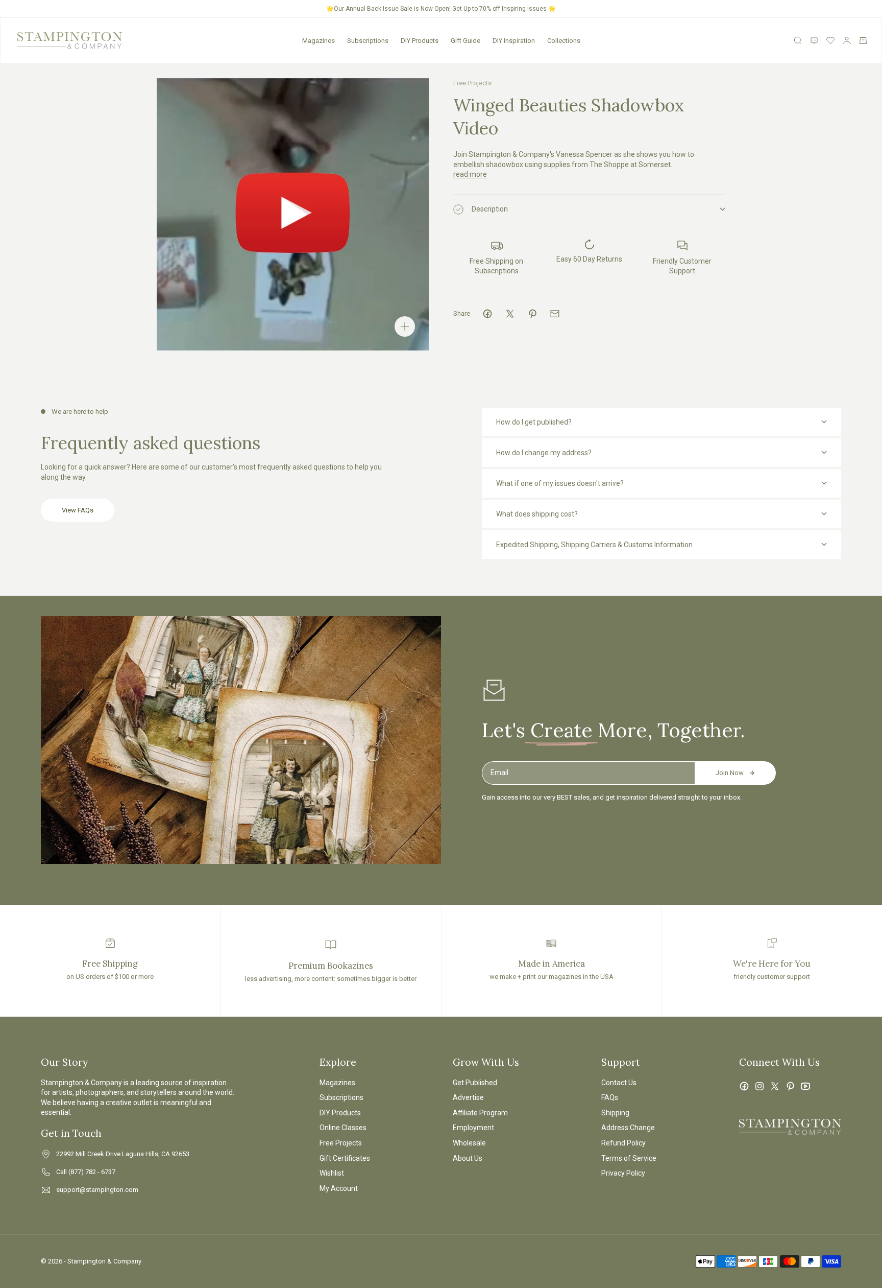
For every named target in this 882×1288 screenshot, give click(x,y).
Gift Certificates (345, 1158)
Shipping (615, 1113)
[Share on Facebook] (487, 314)
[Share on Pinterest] (532, 314)
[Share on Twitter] (510, 314)
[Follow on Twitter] (775, 1086)
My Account (339, 1188)
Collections (563, 40)
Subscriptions (367, 40)
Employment (473, 1127)
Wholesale (469, 1143)
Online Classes (343, 1127)
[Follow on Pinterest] (790, 1086)
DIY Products (419, 40)
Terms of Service (628, 1158)
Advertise (468, 1097)
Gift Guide (465, 40)
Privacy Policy (623, 1173)
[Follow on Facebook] (744, 1086)
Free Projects (472, 83)
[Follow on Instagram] (759, 1086)
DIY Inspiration (514, 40)
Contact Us (618, 1083)
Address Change (628, 1127)
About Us (467, 1158)
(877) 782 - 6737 (91, 1172)
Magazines (318, 40)
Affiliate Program (480, 1113)
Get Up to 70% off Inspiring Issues (499, 8)
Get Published (475, 1083)
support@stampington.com (97, 1189)
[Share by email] (555, 314)
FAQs (609, 1097)
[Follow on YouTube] (805, 1086)
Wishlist (332, 1173)
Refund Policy (623, 1143)
